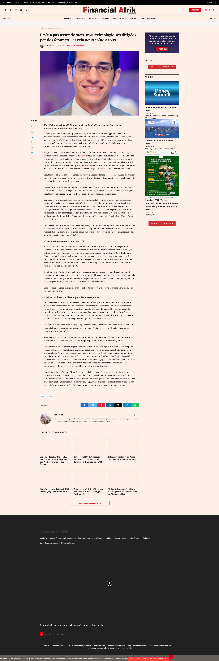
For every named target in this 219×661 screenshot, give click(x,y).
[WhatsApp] (32, 158)
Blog (211, 2)
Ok (131, 659)
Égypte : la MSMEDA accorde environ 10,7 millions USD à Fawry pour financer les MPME (88, 459)
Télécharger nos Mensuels (162, 67)
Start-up (50, 396)
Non (137, 659)
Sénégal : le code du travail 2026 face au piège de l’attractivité (54, 490)
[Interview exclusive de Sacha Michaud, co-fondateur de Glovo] (123, 445)
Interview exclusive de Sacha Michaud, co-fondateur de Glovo (122, 458)
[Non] (171, 657)
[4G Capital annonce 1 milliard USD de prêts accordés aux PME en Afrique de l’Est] (123, 477)
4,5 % (106, 168)
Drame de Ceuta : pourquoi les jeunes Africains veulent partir (71, 625)
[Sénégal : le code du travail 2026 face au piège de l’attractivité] (55, 477)
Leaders (79, 18)
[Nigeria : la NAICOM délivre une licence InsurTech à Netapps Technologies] (89, 477)
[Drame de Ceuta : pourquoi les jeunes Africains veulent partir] (109, 583)
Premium (151, 18)
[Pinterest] (32, 142)
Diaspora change (109, 18)
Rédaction (50, 46)
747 (57, 634)
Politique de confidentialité (155, 659)
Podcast (133, 18)
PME (42, 396)
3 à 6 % (105, 318)
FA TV (121, 18)
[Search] (211, 18)
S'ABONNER (195, 10)
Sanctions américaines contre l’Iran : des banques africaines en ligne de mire (52, 2)
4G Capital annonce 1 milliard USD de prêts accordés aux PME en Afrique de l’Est (122, 491)
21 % (112, 309)
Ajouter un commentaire (89, 503)
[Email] (32, 147)
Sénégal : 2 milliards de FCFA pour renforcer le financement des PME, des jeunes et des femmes (54, 460)
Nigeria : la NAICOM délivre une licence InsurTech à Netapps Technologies (88, 491)
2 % (83, 156)
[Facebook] (32, 126)
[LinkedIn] (32, 137)
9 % (90, 165)
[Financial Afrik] (109, 10)
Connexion (209, 10)
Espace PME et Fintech (75, 46)
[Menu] (215, 18)
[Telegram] (32, 153)
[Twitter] (32, 132)
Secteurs (92, 18)
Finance (67, 18)
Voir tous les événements (162, 223)
